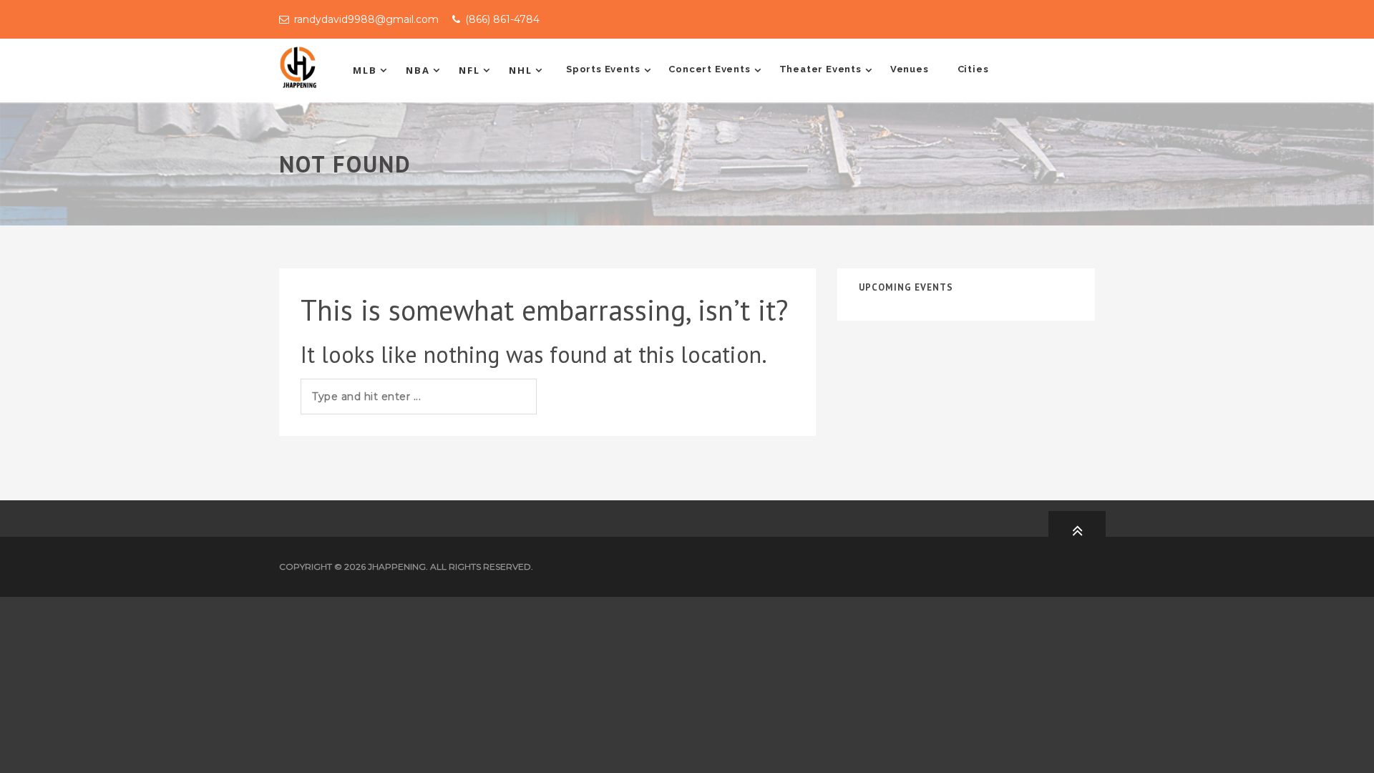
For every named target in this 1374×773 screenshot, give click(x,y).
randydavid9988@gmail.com (366, 19)
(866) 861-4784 (502, 19)
